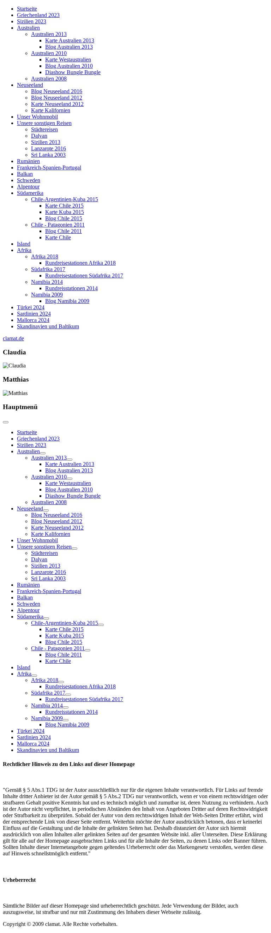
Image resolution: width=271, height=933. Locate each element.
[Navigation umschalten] (5, 422)
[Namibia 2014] (65, 707)
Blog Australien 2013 (69, 47)
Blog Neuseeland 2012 (56, 98)
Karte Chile (58, 237)
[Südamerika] (46, 618)
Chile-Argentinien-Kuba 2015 (64, 199)
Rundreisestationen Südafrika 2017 (84, 276)
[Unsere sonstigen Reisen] (74, 549)
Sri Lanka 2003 (48, 155)
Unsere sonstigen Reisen (44, 123)
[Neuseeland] (46, 510)
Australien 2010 (49, 53)
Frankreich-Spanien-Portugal (49, 168)
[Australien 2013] (69, 460)
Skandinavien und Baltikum (48, 326)
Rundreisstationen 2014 (71, 288)
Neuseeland (30, 85)
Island (23, 244)
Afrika (24, 250)
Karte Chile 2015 (64, 206)
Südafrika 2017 (48, 269)
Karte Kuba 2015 (64, 212)
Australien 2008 (49, 79)
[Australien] (43, 453)
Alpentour (28, 187)
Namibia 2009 (47, 295)
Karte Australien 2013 (69, 40)
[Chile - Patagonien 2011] (87, 650)
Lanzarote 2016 (48, 148)
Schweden (28, 180)
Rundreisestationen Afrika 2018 (80, 263)
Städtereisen (44, 129)
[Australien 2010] (69, 479)
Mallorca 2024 (33, 320)
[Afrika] (34, 676)
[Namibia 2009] (65, 720)
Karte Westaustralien (68, 59)
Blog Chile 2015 (63, 218)
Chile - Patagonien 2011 (58, 225)
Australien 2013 (49, 34)
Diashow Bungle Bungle (73, 72)
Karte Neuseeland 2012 (57, 104)
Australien (28, 28)
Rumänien (28, 161)
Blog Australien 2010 (69, 66)
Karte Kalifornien (50, 110)
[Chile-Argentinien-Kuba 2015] (101, 625)
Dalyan (39, 136)
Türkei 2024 (30, 307)
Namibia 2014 (47, 282)
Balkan (25, 174)
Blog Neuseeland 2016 (56, 91)
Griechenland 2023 (38, 15)
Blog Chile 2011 (63, 231)
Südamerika (30, 193)
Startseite (27, 9)
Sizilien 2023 (31, 21)
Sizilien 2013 (45, 142)
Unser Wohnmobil (37, 117)
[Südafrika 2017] (68, 695)
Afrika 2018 (44, 256)
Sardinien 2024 (34, 314)
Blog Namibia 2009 (67, 301)
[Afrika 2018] (61, 682)
